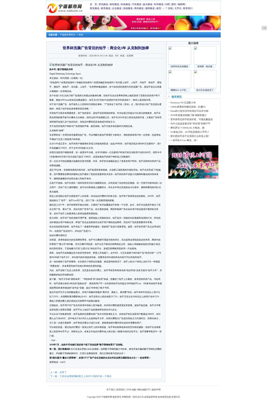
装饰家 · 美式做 (204, 66)
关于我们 (110, 389)
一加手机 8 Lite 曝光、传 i (183, 140)
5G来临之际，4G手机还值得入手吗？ (189, 132)
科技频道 (125, 4)
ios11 (63, 362)
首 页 (93, 4)
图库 (173, 4)
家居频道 (94, 8)
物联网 (181, 4)
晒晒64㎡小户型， (179, 90)
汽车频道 (136, 4)
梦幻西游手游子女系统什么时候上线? (189, 136)
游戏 (170, 8)
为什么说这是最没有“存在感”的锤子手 (190, 123)
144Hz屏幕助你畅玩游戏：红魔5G (188, 106)
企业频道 (117, 8)
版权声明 (156, 389)
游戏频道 (128, 8)
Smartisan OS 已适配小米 (183, 102)
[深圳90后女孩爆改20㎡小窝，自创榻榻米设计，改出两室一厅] (179, 63)
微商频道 (150, 8)
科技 (81, 34)
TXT (148, 389)
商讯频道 (139, 8)
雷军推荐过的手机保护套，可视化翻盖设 (191, 119)
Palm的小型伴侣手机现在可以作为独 (189, 111)
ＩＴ (165, 8)
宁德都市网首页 (67, 34)
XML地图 (131, 389)
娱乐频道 (147, 4)
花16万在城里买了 (205, 90)
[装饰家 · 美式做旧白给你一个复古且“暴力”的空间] (205, 63)
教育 (158, 8)
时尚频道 (158, 4)
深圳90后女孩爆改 (179, 66)
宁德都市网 (106, 397)
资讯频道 (103, 4)
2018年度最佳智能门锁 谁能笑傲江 (188, 115)
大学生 (177, 8)
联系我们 (188, 8)
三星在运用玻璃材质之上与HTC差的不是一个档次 (86, 376)
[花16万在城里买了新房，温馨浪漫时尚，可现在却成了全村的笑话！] (205, 87)
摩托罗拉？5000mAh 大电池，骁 (187, 127)
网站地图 (141, 389)
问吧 (167, 4)
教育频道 (105, 8)
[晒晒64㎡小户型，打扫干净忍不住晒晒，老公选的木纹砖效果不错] (179, 87)
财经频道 (114, 4)
